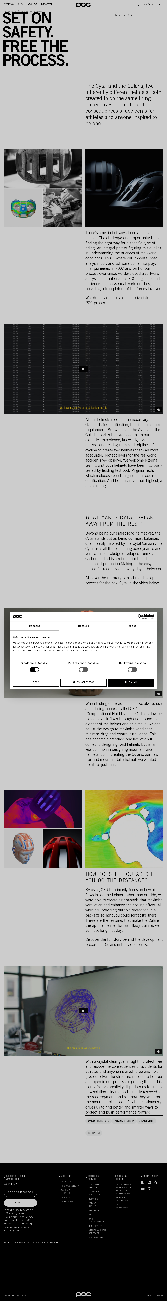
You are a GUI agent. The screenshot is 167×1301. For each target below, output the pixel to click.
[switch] (83, 669)
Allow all (131, 682)
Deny (36, 682)
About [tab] (132, 626)
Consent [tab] (34, 626)
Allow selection (84, 682)
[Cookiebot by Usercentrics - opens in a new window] (140, 616)
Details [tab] (83, 626)
